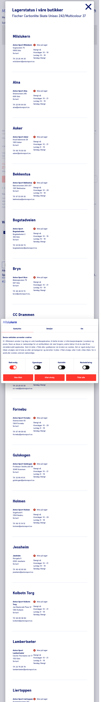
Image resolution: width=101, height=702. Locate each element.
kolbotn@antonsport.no (22, 621)
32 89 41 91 (20, 478)
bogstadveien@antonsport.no (25, 248)
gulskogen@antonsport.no (23, 480)
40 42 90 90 (21, 569)
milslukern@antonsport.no (24, 62)
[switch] (37, 367)
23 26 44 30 (21, 59)
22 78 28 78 (21, 667)
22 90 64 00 (21, 105)
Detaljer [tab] (49, 329)
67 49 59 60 (21, 432)
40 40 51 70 (20, 291)
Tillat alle (81, 377)
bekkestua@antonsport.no (23, 199)
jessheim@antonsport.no (23, 572)
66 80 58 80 (21, 618)
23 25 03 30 (20, 386)
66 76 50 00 (21, 151)
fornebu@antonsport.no (23, 434)
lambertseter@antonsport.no (25, 669)
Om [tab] (82, 329)
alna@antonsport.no (21, 107)
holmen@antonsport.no (22, 526)
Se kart (16, 53)
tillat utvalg (49, 377)
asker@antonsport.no (22, 153)
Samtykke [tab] (17, 329)
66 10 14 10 (20, 523)
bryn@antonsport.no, (21, 294)
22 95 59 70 (21, 245)
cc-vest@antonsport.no (22, 388)
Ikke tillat (18, 377)
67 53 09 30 (21, 197)
